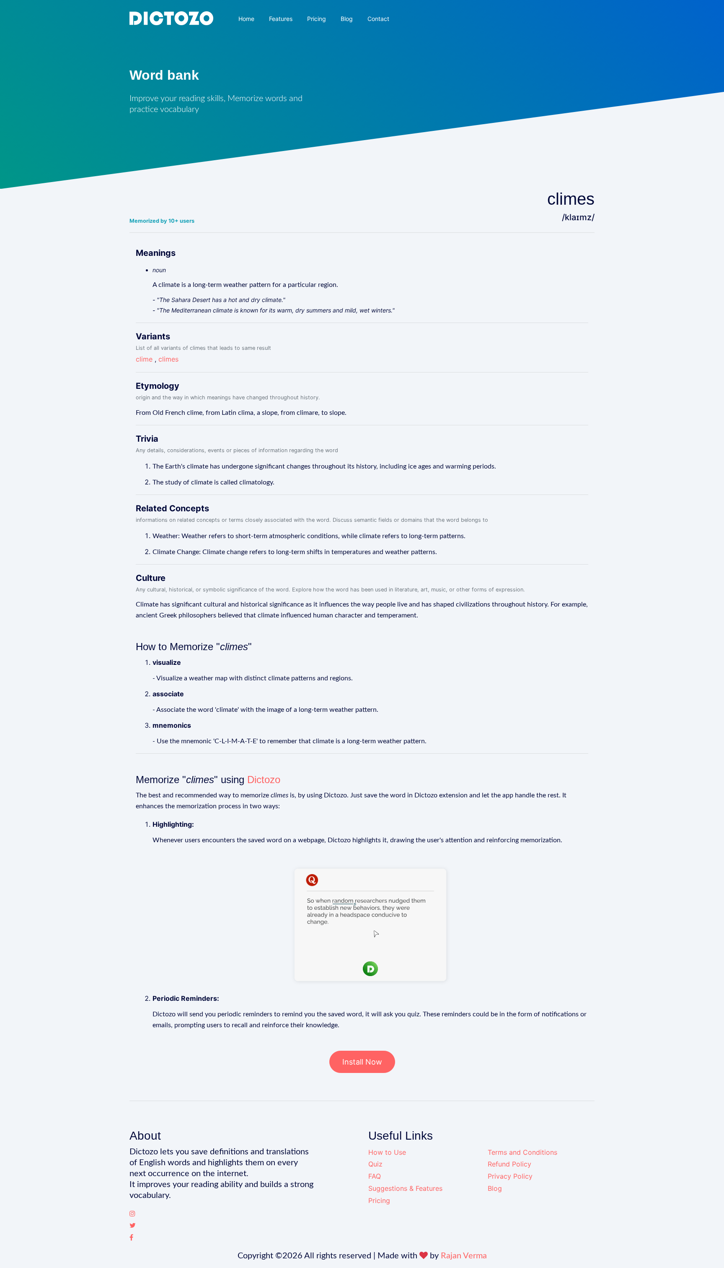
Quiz (375, 1164)
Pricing (316, 18)
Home (246, 18)
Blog (347, 18)
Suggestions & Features (405, 1188)
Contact (378, 18)
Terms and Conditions (522, 1152)
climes (168, 359)
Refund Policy (509, 1164)
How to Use (387, 1152)
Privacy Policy (510, 1176)
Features (280, 18)
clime (144, 359)
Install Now (362, 1061)
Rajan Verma (464, 1256)
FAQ (374, 1176)
